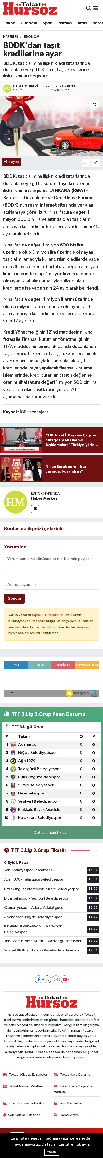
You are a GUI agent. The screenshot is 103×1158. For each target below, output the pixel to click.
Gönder (14, 599)
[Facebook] (39, 979)
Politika (64, 23)
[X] (47, 979)
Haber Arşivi (69, 1115)
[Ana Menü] (95, 8)
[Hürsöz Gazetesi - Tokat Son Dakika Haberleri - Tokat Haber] (30, 8)
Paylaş (14, 162)
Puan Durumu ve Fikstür (27, 1103)
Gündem (28, 23)
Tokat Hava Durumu (75, 1074)
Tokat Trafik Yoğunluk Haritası (73, 1089)
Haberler (10, 37)
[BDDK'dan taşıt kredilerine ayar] (51, 126)
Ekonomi (32, 37)
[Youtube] (65, 979)
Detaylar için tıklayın (51, 833)
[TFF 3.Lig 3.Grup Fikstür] (96, 850)
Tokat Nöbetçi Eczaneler (28, 1074)
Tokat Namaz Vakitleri (26, 1086)
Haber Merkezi (44, 498)
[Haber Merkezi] (15, 502)
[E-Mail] (35, 509)
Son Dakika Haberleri (24, 1115)
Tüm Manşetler (71, 1103)
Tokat (9, 23)
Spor (47, 23)
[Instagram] (56, 979)
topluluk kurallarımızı (48, 615)
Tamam (51, 1152)
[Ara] (88, 8)
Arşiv (82, 23)
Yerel (98, 23)
